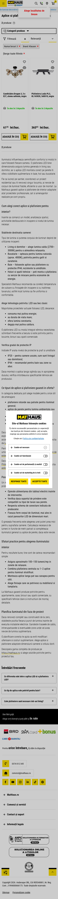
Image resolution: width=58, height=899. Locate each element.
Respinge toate (18, 481)
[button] (19, 447)
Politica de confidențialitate (33, 438)
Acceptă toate (39, 481)
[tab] (29, 447)
